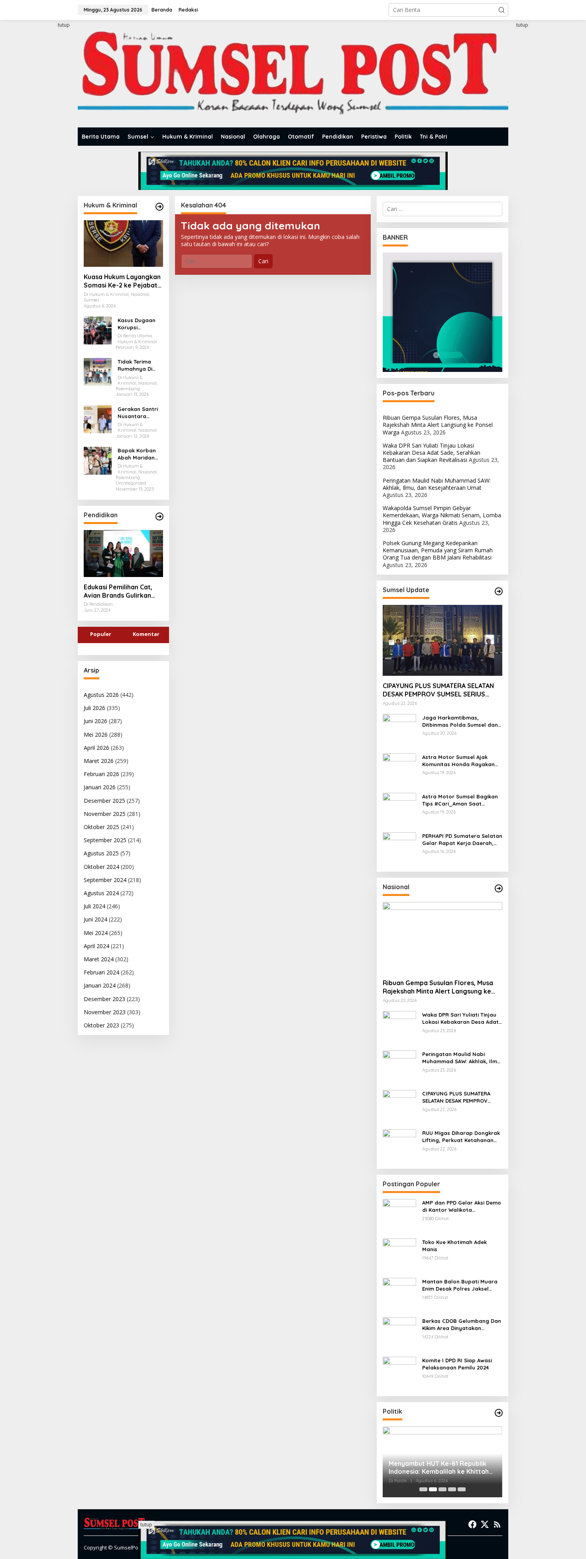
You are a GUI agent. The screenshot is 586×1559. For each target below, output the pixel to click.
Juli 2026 (94, 708)
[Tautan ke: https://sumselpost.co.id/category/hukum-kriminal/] (159, 206)
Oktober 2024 (101, 866)
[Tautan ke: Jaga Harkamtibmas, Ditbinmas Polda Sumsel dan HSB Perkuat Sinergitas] (399, 730)
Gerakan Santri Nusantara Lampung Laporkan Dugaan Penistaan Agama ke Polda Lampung (139, 413)
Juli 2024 (94, 906)
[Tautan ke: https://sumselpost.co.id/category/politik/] (498, 1413)
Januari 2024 (100, 985)
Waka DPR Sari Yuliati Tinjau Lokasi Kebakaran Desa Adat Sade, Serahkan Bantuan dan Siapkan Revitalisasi (431, 453)
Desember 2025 (104, 800)
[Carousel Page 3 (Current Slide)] (442, 1489)
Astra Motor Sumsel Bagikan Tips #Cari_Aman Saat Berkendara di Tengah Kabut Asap (460, 800)
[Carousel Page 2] (433, 1489)
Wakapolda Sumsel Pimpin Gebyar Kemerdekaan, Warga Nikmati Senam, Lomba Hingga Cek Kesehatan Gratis (442, 515)
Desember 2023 (104, 999)
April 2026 (96, 747)
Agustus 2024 (101, 893)
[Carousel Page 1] (423, 1489)
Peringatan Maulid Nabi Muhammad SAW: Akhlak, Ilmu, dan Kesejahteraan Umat (437, 484)
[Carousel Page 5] (462, 1489)
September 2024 (105, 880)
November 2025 (105, 814)
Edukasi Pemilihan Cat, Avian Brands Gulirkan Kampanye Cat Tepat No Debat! (121, 591)
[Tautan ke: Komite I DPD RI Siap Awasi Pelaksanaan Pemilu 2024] (399, 1373)
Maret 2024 (99, 959)
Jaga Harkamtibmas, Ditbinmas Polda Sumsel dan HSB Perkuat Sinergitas (460, 721)
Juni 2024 (95, 919)
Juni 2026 (95, 721)
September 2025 (105, 840)
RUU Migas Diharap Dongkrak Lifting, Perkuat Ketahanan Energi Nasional (461, 1137)
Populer (100, 634)
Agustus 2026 (101, 694)
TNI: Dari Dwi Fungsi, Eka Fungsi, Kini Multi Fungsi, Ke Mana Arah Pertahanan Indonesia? (438, 1467)
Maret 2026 (99, 761)
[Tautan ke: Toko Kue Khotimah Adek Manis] (399, 1254)
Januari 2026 (100, 787)
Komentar (146, 634)
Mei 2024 (96, 933)
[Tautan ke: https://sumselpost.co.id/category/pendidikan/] (159, 516)
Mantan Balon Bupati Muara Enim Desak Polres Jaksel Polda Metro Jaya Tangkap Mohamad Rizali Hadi (460, 1285)
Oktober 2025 (101, 827)
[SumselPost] (293, 74)
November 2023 (105, 1012)
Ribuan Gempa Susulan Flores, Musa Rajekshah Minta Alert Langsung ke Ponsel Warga (438, 425)
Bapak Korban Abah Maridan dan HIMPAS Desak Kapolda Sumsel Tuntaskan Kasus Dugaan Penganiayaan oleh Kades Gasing (140, 454)
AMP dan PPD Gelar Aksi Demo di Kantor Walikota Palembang (461, 1206)
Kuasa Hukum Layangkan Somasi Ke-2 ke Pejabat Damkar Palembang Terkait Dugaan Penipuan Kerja (122, 281)
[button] (501, 10)
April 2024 (96, 946)
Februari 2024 (101, 972)
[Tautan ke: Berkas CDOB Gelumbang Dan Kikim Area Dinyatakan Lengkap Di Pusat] (399, 1333)
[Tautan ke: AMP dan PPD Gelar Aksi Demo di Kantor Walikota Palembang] (399, 1215)
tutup (64, 25)
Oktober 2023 (101, 1025)
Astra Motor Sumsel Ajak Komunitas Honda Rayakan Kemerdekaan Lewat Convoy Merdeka (460, 761)
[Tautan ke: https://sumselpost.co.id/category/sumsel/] (498, 591)
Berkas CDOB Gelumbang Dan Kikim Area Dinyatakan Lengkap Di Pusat (461, 1325)
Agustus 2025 (101, 853)
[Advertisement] (48, 140)
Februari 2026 (101, 774)
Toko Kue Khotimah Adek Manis (454, 1245)
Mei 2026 (96, 734)
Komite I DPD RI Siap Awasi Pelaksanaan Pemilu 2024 (457, 1364)
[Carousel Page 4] (452, 1489)
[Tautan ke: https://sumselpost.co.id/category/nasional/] (498, 888)
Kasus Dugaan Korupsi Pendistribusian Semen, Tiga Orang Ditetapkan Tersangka (138, 324)
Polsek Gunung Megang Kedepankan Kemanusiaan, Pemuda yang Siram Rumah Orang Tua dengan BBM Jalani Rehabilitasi (438, 550)
